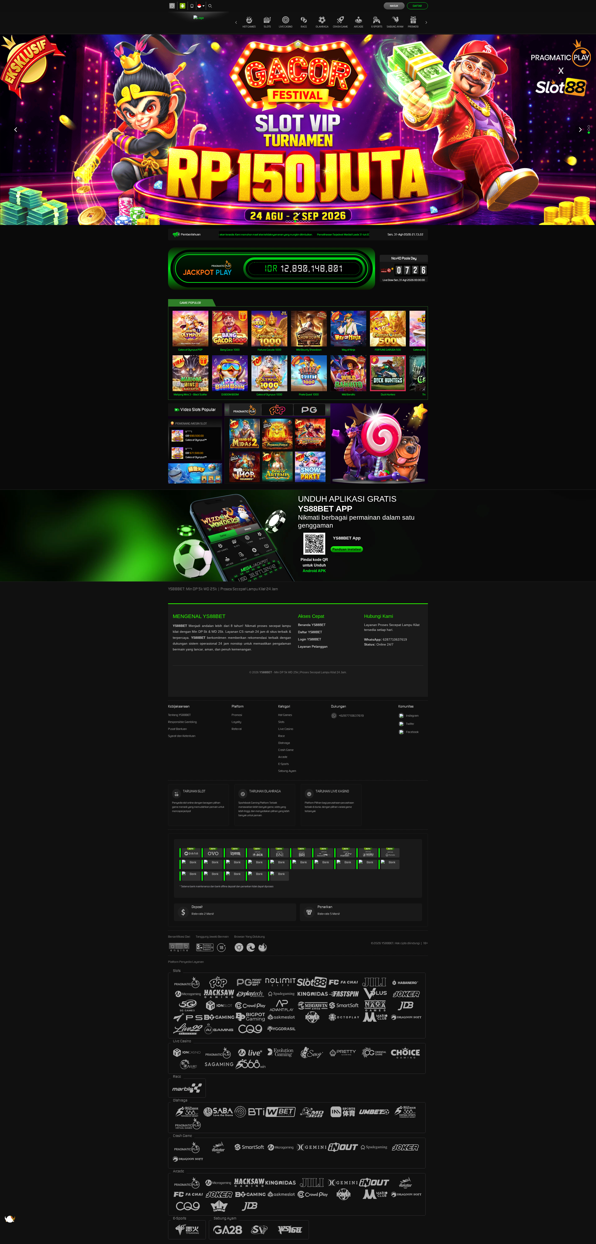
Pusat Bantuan (177, 729)
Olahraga (322, 26)
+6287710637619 (351, 716)
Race (304, 26)
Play (224, 272)
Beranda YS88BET (312, 625)
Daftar (417, 5)
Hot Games (249, 26)
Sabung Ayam (395, 26)
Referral (237, 729)
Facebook (412, 732)
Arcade (358, 26)
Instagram (412, 716)
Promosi (413, 26)
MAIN (193, 329)
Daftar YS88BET (310, 632)
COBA (247, 429)
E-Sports (376, 26)
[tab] (245, 409)
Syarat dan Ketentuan (181, 736)
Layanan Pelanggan (313, 646)
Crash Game (340, 26)
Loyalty (236, 722)
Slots (267, 26)
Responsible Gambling (182, 722)
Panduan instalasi (346, 549)
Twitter (410, 724)
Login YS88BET (309, 639)
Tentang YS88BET (179, 715)
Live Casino (285, 26)
